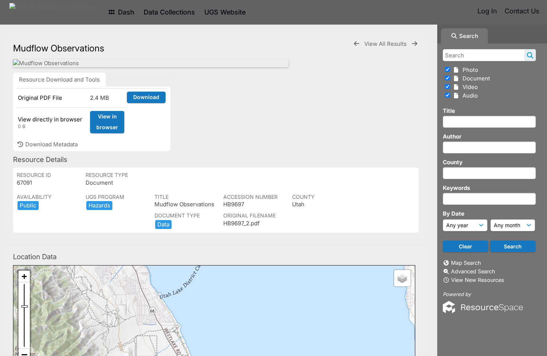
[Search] (530, 55)
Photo (469, 69)
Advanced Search (473, 271)
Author (452, 136)
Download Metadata (51, 144)
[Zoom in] (24, 276)
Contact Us (522, 11)
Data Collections (169, 12)
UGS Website (225, 12)
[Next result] (414, 44)
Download (146, 97)
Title (449, 110)
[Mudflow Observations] (150, 63)
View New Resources (477, 280)
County (453, 162)
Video (469, 86)
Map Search (466, 263)
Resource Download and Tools (59, 79)
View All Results (386, 43)
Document (475, 78)
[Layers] (402, 278)
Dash (125, 12)
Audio (469, 95)
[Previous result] (356, 44)
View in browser (107, 121)
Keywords (456, 187)
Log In (487, 11)
